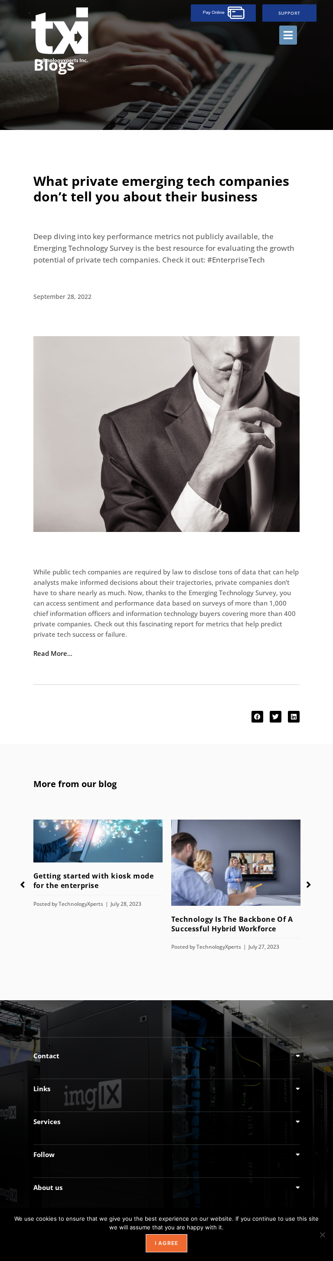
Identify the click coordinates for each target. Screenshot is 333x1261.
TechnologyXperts (81, 904)
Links (41, 1088)
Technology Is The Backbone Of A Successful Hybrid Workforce (232, 924)
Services (46, 1121)
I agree (166, 1243)
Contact (46, 1055)
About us (47, 1187)
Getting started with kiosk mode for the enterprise (93, 880)
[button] (288, 35)
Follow (44, 1154)
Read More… (52, 653)
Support (289, 13)
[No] (322, 1234)
